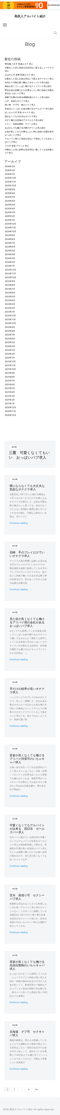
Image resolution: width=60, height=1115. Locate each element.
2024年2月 (10, 262)
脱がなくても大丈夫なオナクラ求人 (21, 116)
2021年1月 (10, 403)
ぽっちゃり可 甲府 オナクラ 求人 (20, 112)
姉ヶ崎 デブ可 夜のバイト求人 (20, 104)
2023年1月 (10, 311)
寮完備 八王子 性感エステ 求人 (19, 64)
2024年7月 (10, 243)
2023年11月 (10, 273)
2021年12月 (10, 361)
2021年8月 (10, 377)
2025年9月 (10, 189)
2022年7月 (10, 334)
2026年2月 (10, 170)
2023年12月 (10, 269)
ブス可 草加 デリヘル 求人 (17, 146)
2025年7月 (10, 197)
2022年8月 (10, 331)
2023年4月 (10, 300)
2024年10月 (10, 231)
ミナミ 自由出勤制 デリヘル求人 (21, 124)
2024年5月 (10, 250)
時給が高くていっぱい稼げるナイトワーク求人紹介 (28, 86)
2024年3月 (10, 258)
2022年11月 (10, 319)
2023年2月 (10, 308)
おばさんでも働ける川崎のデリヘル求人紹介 (25, 128)
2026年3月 (10, 166)
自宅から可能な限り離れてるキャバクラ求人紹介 (27, 82)
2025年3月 (10, 212)
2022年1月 (10, 357)
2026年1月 (10, 174)
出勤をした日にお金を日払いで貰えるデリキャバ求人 (29, 78)
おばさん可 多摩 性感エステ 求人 (20, 74)
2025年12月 (10, 178)
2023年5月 (10, 296)
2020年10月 (10, 415)
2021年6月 (10, 384)
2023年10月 (10, 277)
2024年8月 (10, 239)
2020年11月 (10, 411)
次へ (37, 1089)
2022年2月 (10, 353)
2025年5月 (10, 204)
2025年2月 (10, 216)
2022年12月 (10, 315)
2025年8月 (10, 193)
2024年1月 (10, 266)
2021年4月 (10, 392)
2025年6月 (10, 201)
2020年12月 (10, 407)
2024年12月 (10, 223)
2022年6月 (10, 338)
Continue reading (19, 523)
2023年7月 (10, 289)
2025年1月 (10, 220)
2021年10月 (10, 369)
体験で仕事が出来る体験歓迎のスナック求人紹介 (27, 97)
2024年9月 (10, 235)
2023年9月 (10, 281)
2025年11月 (10, 181)
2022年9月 (10, 327)
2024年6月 (10, 246)
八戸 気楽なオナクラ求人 (17, 101)
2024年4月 (10, 254)
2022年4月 (10, 346)
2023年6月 (10, 292)
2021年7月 (10, 380)
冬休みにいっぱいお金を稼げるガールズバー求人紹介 (29, 108)
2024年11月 (10, 227)
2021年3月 (10, 396)
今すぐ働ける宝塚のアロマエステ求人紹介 (24, 120)
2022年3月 (10, 350)
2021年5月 (10, 388)
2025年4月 (10, 208)
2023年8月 (10, 285)
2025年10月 (10, 185)
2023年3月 (10, 304)
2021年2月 (10, 399)
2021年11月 (10, 365)
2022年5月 (10, 342)
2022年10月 (10, 323)
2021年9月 (10, 373)
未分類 (14, 447)
